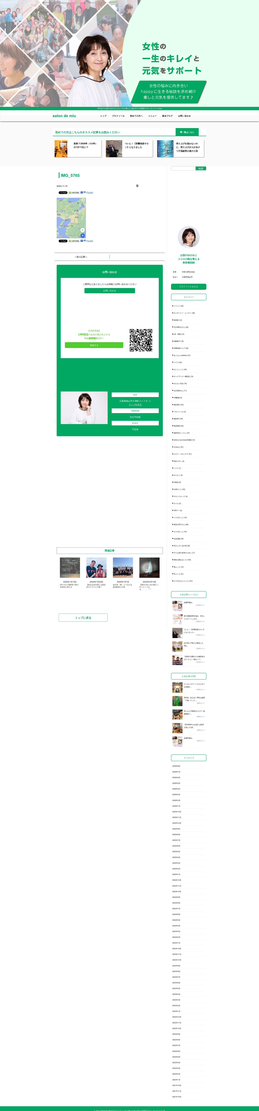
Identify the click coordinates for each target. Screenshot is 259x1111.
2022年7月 (176, 1045)
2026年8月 (176, 766)
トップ (103, 115)
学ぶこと (177, 574)
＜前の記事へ (80, 256)
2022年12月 (176, 1017)
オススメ (177, 475)
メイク (176, 468)
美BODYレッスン (180, 433)
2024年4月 (176, 925)
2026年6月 (176, 777)
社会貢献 (177, 538)
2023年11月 (176, 954)
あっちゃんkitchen (180, 355)
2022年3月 (176, 1068)
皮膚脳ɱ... (188, 602)
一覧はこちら (188, 132)
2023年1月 (176, 1011)
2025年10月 (176, 823)
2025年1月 (176, 874)
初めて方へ (178, 461)
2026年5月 (176, 783)
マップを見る (135, 404)
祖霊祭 (176, 320)
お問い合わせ (184, 115)
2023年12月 (176, 948)
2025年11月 (176, 817)
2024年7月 (176, 908)
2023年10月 (176, 960)
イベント (177, 306)
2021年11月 (176, 1091)
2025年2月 (176, 868)
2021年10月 (176, 1096)
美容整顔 (177, 426)
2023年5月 (176, 988)
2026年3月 (176, 794)
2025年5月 (176, 851)
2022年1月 (176, 1079)
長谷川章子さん (179, 524)
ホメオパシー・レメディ (183, 313)
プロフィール (118, 115)
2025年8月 (176, 834)
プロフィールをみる (188, 286)
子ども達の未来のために (183, 552)
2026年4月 (176, 789)
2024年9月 (176, 897)
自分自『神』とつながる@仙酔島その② (122, 586)
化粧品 (176, 482)
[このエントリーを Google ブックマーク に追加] (82, 192)
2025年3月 (176, 863)
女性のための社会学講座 (183, 440)
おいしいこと (178, 369)
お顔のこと (178, 489)
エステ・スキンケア (181, 454)
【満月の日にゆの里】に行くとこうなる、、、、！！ (149, 587)
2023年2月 (176, 1005)
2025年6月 (176, 846)
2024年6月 (176, 914)
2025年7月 (176, 840)
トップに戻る (83, 618)
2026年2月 (176, 800)
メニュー (152, 115)
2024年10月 (176, 891)
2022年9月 (176, 1034)
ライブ (176, 362)
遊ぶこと (177, 567)
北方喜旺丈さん (179, 327)
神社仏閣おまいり (180, 559)
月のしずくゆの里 (180, 545)
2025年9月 (176, 829)
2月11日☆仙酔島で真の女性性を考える (69, 586)
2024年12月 (176, 880)
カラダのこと (178, 531)
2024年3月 (176, 931)
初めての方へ (136, 115)
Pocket (89, 192)
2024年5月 (176, 920)
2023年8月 (176, 971)
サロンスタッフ (179, 496)
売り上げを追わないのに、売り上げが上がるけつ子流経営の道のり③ (188, 147)
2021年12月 (176, 1085)
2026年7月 (176, 772)
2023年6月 (176, 982)
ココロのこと (178, 517)
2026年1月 (176, 806)
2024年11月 (176, 886)
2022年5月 (176, 1057)
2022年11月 (176, 1022)
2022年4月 (176, 1062)
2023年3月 (176, 1000)
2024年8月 (176, 903)
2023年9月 (176, 965)
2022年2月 (176, 1074)
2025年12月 (176, 811)
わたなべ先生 (178, 383)
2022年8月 (176, 1039)
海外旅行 (177, 404)
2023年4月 (176, 994)
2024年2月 (176, 937)
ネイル (176, 503)
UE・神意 (177, 334)
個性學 (176, 418)
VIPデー (177, 510)
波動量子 (177, 341)
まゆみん (177, 447)
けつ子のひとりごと (181, 581)
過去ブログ (167, 115)
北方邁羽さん (178, 390)
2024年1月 (176, 943)
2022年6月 (176, 1051)
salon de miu (64, 115)
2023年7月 (176, 977)
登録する (94, 345)
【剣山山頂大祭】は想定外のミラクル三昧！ (96, 586)
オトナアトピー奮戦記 (182, 376)
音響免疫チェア (179, 348)
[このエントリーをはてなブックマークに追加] (85, 192)
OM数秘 (177, 397)
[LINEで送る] (74, 192)
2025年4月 (176, 857)
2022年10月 (176, 1028)
